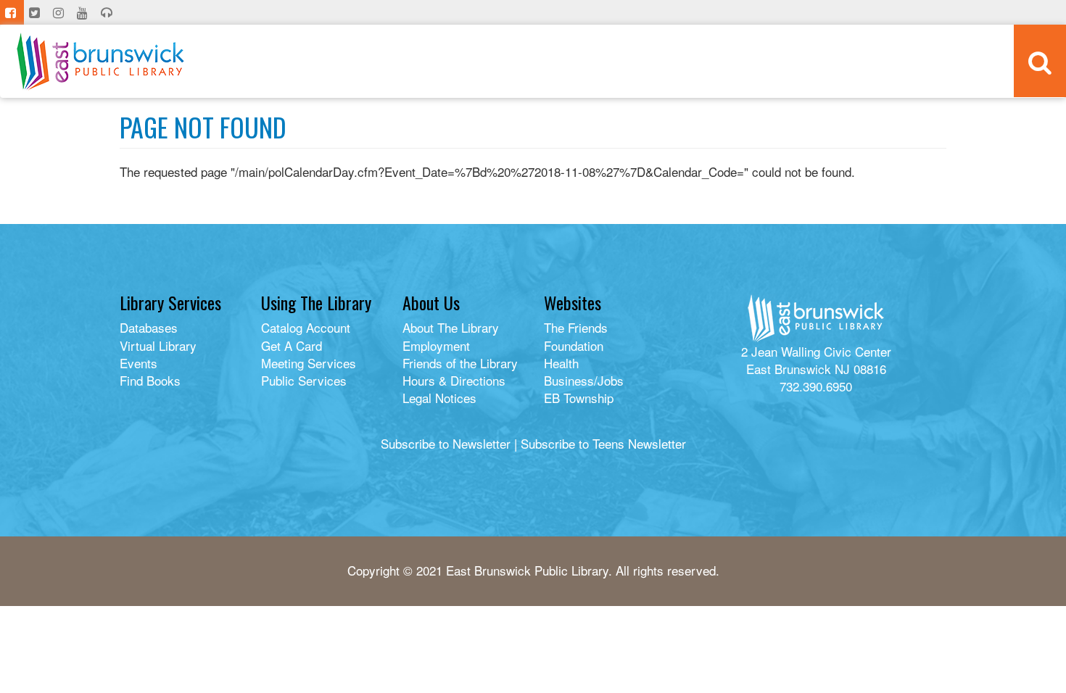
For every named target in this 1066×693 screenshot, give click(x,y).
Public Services (304, 380)
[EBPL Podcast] (108, 12)
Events (138, 363)
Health (561, 363)
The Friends (576, 327)
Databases (149, 327)
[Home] (100, 61)
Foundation (573, 345)
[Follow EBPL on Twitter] (36, 12)
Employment (436, 345)
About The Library (450, 327)
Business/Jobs (584, 380)
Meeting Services (308, 363)
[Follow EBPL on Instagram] (60, 12)
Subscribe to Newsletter (446, 443)
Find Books (150, 380)
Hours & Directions (453, 380)
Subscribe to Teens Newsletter (603, 443)
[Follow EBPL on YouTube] (84, 12)
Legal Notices (439, 398)
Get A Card (291, 345)
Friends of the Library (460, 363)
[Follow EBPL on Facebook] (12, 12)
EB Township (578, 398)
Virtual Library (158, 345)
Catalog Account (305, 327)
